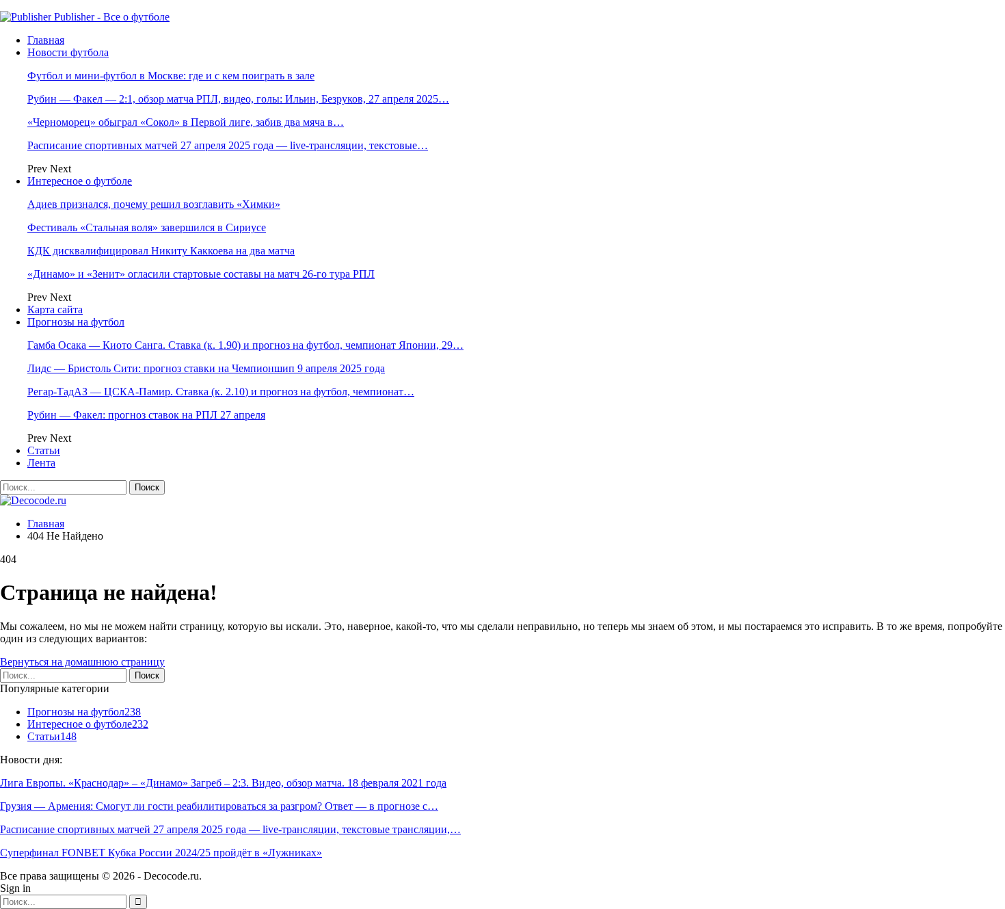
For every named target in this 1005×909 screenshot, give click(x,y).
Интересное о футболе (79, 181)
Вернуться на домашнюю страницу (82, 662)
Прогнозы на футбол (75, 322)
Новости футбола (68, 52)
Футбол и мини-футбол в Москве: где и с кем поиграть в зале (170, 75)
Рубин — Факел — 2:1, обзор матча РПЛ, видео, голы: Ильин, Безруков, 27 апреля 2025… (238, 99)
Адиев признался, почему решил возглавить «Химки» (153, 204)
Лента (41, 463)
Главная (45, 40)
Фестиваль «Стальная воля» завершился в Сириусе (146, 227)
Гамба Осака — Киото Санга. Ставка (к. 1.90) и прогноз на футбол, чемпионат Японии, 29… (245, 345)
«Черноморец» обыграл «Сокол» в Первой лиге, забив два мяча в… (185, 122)
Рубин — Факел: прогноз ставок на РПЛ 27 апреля (146, 415)
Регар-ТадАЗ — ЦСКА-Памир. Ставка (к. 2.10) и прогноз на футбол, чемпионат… (220, 391)
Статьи (43, 450)
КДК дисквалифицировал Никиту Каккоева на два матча (161, 250)
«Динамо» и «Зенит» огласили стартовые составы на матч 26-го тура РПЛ (201, 274)
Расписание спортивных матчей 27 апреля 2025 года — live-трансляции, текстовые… (227, 145)
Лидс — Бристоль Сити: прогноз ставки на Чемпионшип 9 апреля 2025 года (206, 368)
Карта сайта (55, 309)
